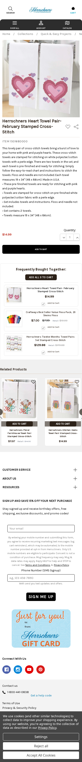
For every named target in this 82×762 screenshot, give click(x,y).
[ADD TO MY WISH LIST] (33, 382)
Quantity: (70, 230)
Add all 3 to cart (41, 277)
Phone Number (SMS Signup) (41, 570)
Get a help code (41, 695)
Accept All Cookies (41, 755)
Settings (41, 736)
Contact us (10, 685)
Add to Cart (53, 303)
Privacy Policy (61, 565)
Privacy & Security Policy (19, 708)
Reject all (41, 746)
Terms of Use (11, 703)
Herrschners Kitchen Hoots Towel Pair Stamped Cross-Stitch (63, 433)
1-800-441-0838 (18, 692)
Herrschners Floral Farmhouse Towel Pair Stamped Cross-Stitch (19, 433)
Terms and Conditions (37, 565)
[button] (41, 628)
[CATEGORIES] (14, 24)
